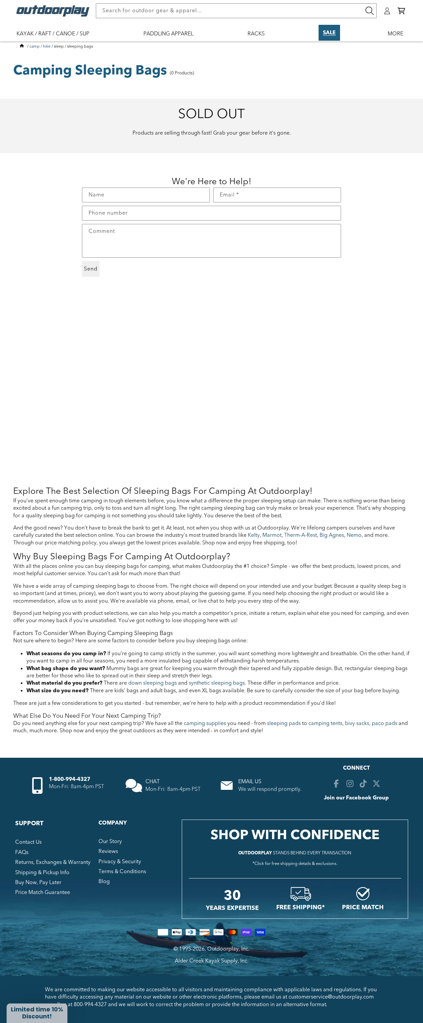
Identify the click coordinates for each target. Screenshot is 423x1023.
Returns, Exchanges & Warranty (53, 862)
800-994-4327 (90, 1004)
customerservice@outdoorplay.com (331, 997)
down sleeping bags (152, 683)
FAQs (21, 852)
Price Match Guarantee (42, 892)
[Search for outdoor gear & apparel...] (369, 10)
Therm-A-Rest (300, 535)
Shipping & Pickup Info (42, 872)
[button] (401, 11)
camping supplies (205, 723)
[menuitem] (56, 38)
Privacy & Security (119, 861)
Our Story (110, 841)
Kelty (254, 535)
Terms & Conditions (122, 871)
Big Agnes (332, 535)
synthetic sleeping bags (217, 683)
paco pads (384, 723)
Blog (104, 881)
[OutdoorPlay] (22, 46)
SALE (329, 32)
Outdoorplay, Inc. (228, 949)
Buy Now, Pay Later (38, 882)
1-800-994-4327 (69, 779)
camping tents (325, 723)
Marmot (272, 535)
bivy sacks (357, 723)
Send (90, 269)
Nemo (354, 535)
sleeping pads (284, 723)
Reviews (108, 851)
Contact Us (28, 842)
